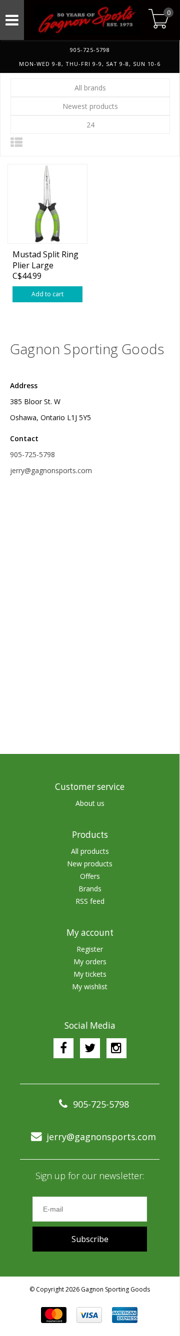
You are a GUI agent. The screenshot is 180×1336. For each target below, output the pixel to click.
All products (90, 851)
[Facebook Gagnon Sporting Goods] (64, 1048)
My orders (90, 961)
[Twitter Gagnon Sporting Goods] (90, 1048)
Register (89, 949)
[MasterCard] (53, 1315)
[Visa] (89, 1315)
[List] (16, 142)
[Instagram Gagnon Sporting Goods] (116, 1048)
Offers (90, 876)
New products (89, 863)
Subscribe (90, 1239)
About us (90, 803)
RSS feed (90, 901)
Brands (90, 888)
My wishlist (90, 986)
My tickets (90, 974)
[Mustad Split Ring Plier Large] (48, 203)
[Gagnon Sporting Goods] (85, 20)
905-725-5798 (32, 454)
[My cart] (159, 19)
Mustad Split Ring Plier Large (45, 259)
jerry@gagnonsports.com (51, 470)
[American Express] (125, 1315)
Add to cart (48, 294)
